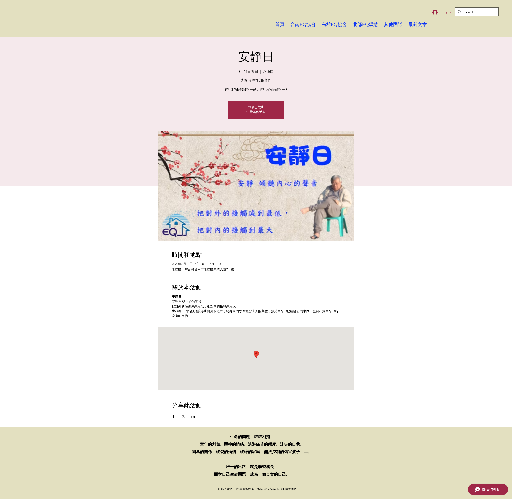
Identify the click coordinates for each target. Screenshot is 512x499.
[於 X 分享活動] (183, 416)
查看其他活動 (256, 112)
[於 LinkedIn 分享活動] (193, 416)
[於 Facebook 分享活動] (174, 416)
